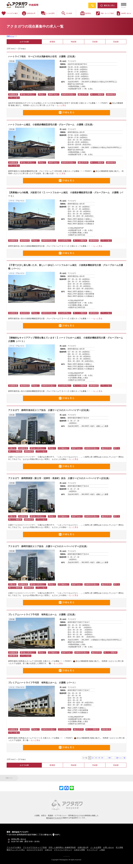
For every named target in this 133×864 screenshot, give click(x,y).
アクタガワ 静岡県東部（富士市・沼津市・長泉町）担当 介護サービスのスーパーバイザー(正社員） (59, 478)
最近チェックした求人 (16, 850)
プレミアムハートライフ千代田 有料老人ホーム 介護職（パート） (42, 682)
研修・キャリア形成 (104, 13)
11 (124, 758)
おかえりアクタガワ (35, 850)
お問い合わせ (108, 847)
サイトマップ (92, 850)
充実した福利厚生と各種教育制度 (62, 847)
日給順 (116, 42)
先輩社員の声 (28, 13)
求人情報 (119, 847)
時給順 (73, 42)
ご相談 (102, 850)
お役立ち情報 (79, 850)
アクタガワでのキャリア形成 (35, 847)
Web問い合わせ (123, 13)
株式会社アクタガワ (53, 818)
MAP (57, 835)
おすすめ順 (24, 42)
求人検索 (66, 13)
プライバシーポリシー (63, 850)
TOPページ (10, 36)
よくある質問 (47, 13)
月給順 (95, 42)
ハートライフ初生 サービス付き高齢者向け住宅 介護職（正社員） (42, 56)
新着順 (52, 42)
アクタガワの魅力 (9, 13)
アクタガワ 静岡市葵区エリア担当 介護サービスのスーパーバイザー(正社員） (48, 546)
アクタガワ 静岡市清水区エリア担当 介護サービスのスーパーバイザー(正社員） (49, 410)
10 (109, 758)
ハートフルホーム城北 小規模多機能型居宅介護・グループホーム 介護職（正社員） (51, 124)
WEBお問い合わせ (18, 839)
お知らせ (48, 850)
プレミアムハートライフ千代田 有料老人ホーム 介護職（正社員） (43, 614)
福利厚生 (85, 13)
